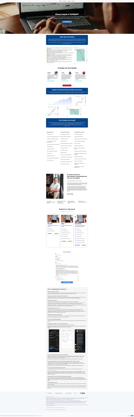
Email (56, 262)
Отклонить (128, 415)
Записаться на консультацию (51, 370)
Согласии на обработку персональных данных (73, 267)
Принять (132, 415)
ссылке (49, 321)
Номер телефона (57, 259)
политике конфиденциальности (38, 415)
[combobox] (56, 261)
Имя (55, 253)
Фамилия (56, 256)
